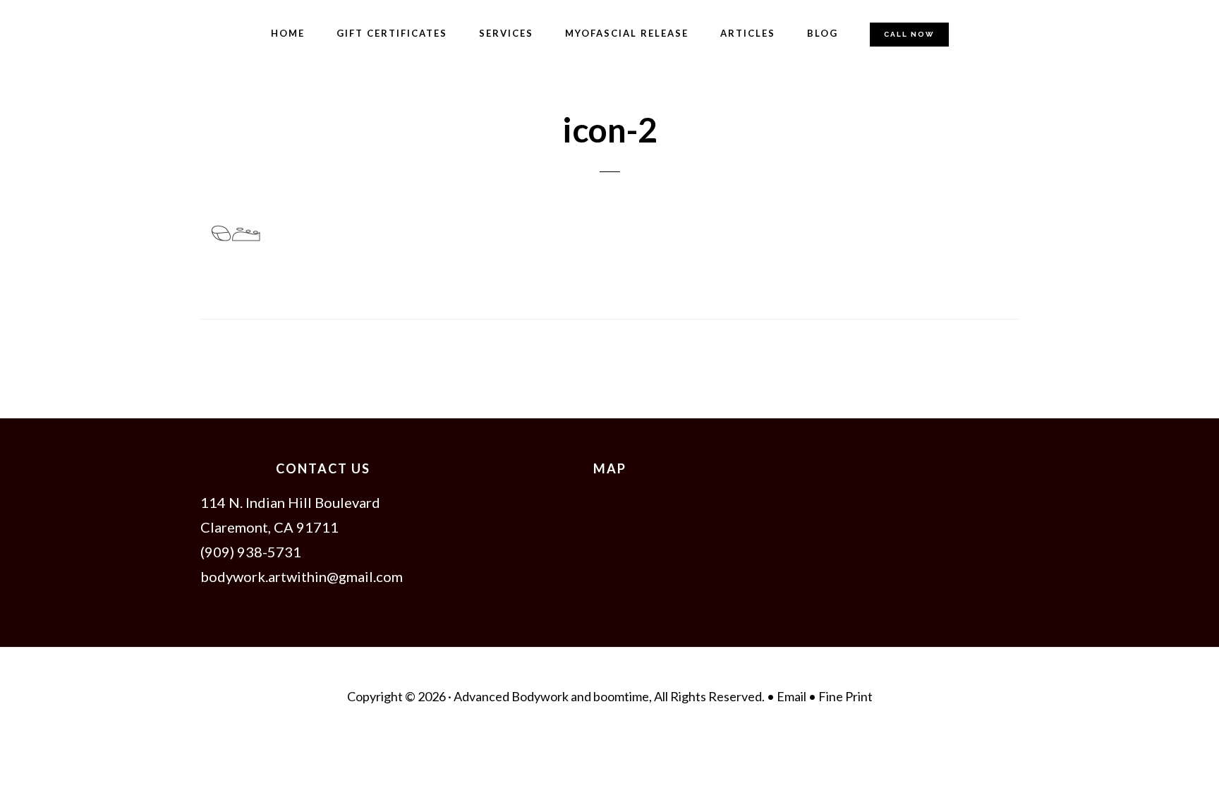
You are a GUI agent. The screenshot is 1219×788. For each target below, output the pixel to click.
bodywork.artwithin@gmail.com (301, 576)
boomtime (621, 696)
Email (792, 696)
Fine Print (845, 696)
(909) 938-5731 (250, 551)
